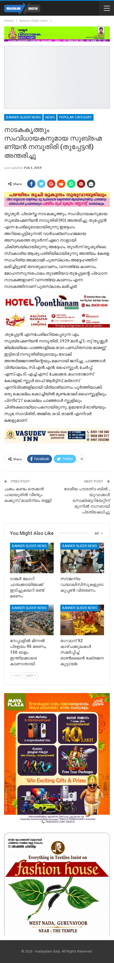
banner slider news (23, 117)
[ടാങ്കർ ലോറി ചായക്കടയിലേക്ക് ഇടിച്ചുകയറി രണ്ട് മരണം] (32, 558)
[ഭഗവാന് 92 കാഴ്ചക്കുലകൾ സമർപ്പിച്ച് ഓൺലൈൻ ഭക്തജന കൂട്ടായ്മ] (82, 620)
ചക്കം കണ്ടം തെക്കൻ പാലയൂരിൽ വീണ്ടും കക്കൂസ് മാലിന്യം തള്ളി (27, 494)
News (50, 117)
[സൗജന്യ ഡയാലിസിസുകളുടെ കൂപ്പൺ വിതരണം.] (82, 558)
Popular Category (75, 117)
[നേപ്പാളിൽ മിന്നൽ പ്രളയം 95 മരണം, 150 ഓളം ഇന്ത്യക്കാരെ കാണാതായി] (32, 620)
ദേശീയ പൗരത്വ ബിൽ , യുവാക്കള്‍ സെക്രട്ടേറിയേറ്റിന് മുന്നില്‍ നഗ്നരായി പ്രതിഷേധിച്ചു (87, 500)
